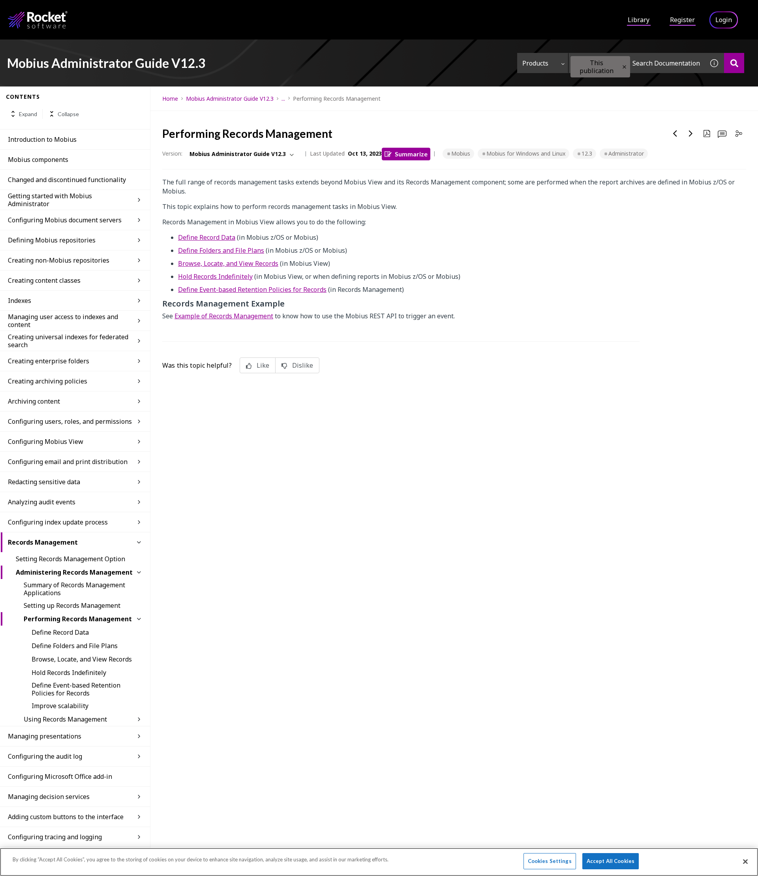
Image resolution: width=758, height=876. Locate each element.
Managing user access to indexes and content (63, 320)
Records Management (43, 542)
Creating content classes (44, 280)
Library (638, 19)
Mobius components (38, 159)
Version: (172, 153)
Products (535, 63)
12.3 (587, 153)
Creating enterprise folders (48, 361)
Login (723, 19)
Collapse (68, 114)
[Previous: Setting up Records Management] (675, 133)
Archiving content (34, 401)
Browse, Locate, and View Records (82, 659)
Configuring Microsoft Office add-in (60, 776)
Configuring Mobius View (45, 441)
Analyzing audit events (41, 502)
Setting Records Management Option (70, 559)
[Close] (745, 861)
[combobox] (636, 63)
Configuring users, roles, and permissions (70, 421)
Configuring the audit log (45, 756)
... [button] (283, 98)
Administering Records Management (74, 572)
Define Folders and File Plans (75, 645)
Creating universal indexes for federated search (68, 341)
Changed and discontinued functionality (67, 179)
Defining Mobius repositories (52, 240)
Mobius (460, 153)
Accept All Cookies (610, 861)
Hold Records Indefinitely (69, 672)
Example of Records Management (223, 316)
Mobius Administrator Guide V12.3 (230, 98)
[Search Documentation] (734, 63)
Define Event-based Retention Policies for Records (76, 689)
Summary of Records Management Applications (74, 589)
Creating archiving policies (47, 381)
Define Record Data (60, 632)
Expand (28, 114)
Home (170, 98)
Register (682, 19)
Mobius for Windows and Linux (525, 153)
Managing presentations (44, 736)
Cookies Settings (550, 861)
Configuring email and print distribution (68, 461)
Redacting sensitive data (44, 481)
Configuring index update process (58, 522)
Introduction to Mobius (42, 139)
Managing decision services (49, 796)
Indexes (19, 300)
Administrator (626, 153)
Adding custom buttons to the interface (66, 816)
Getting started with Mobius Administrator (50, 200)
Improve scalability (60, 705)
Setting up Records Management (72, 605)
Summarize (411, 154)
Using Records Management (65, 719)
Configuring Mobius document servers (65, 220)
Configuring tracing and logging (55, 837)
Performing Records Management (78, 619)
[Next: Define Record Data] (691, 133)
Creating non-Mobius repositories (58, 260)
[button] (624, 67)
